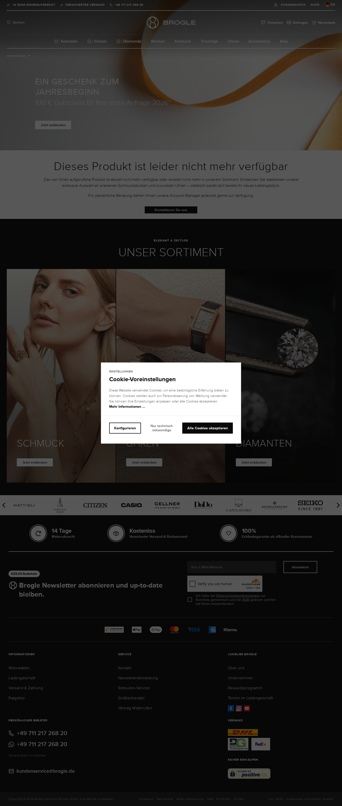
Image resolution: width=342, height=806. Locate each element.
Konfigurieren (125, 428)
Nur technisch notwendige (161, 428)
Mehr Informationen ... (127, 407)
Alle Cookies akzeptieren (207, 428)
